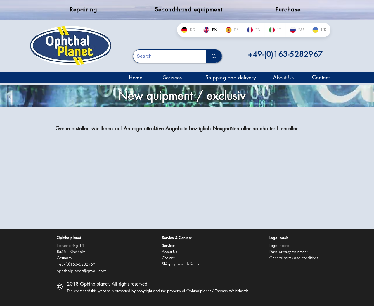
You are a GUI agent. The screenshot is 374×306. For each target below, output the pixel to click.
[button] (69, 238)
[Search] (214, 56)
